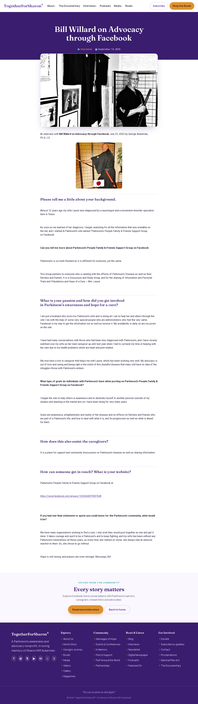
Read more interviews (85, 609)
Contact (165, 649)
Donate (165, 639)
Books (128, 6)
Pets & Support (104, 655)
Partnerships (103, 665)
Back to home (117, 609)
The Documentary (69, 6)
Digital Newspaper (138, 655)
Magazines (69, 676)
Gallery (67, 671)
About (50, 6)
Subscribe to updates (172, 644)
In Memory (101, 649)
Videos (67, 665)
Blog (130, 639)
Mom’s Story (70, 644)
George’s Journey (72, 649)
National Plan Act (170, 660)
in (40, 658)
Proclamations (169, 655)
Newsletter (134, 649)
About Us (68, 639)
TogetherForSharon (23, 5)
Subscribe (159, 6)
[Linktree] (54, 658)
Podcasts (105, 6)
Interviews (89, 6)
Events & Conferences (108, 644)
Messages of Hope (106, 639)
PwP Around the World (108, 660)
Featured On (135, 665)
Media (117, 6)
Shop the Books (182, 6)
